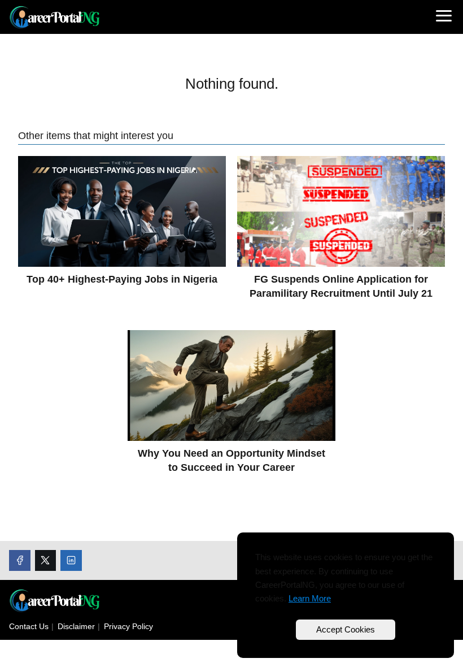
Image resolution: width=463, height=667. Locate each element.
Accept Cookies (345, 629)
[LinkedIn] (71, 560)
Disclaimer (76, 626)
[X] (45, 560)
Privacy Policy (128, 626)
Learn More (310, 598)
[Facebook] (19, 560)
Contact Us (29, 626)
